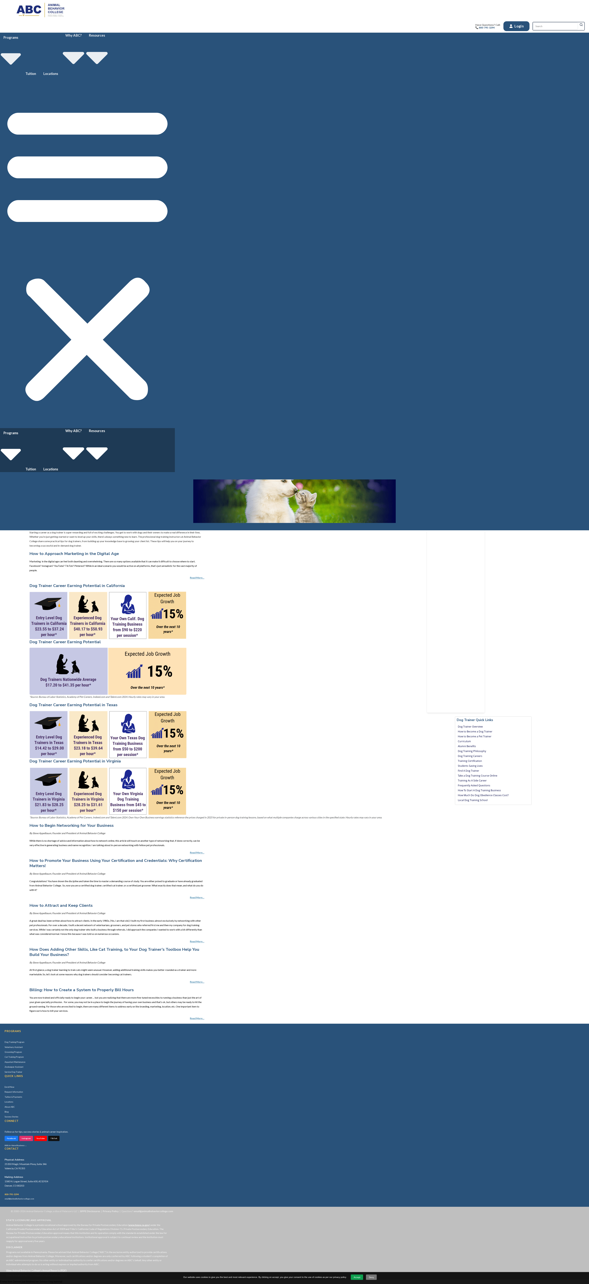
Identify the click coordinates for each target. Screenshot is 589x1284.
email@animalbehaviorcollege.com (19, 1199)
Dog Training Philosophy (472, 751)
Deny (371, 1277)
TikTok (53, 1138)
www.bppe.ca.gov (139, 1224)
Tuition (30, 74)
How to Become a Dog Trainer (475, 731)
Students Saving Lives (470, 765)
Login (519, 26)
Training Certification (470, 761)
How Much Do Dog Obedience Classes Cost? (483, 795)
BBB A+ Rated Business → (16, 1145)
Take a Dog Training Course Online (477, 775)
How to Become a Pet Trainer (474, 736)
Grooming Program (13, 1052)
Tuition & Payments (13, 1097)
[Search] (581, 25)
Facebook (11, 1138)
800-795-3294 (12, 1194)
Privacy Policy (111, 1211)
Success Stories (11, 1116)
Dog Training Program (14, 1042)
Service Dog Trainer (13, 1072)
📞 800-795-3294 (485, 27)
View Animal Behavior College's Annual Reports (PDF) (36, 1270)
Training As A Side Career (472, 780)
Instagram (26, 1138)
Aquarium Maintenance (15, 1062)
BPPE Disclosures (90, 1211)
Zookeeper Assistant (14, 1067)
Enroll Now (9, 1087)
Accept (357, 1277)
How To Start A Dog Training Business (479, 790)
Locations (50, 74)
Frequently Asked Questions (474, 785)
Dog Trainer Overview (470, 726)
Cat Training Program (14, 1057)
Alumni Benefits (467, 746)
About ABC (10, 1107)
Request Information (14, 1092)
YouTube (41, 1138)
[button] (87, 252)
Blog (7, 1112)
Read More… (197, 577)
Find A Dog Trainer (468, 770)
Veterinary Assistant (14, 1047)
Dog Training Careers (470, 756)
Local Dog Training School (473, 800)
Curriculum (464, 741)
